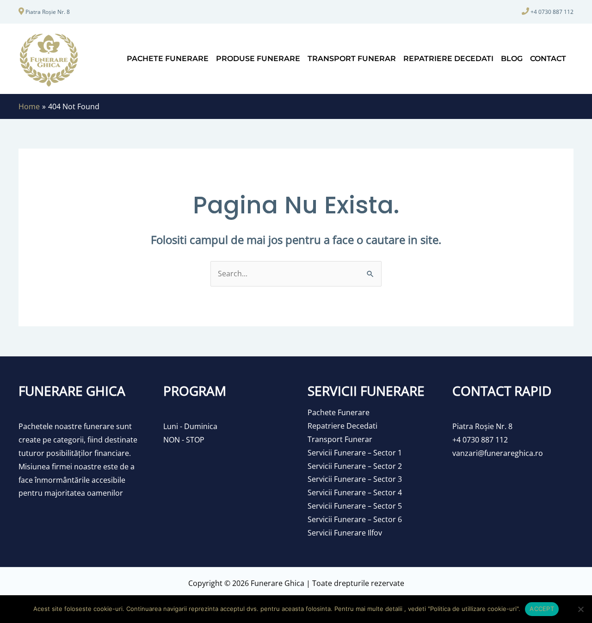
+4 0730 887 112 (552, 12)
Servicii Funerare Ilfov (345, 533)
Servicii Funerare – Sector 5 (355, 506)
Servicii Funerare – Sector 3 (355, 479)
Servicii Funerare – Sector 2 (355, 466)
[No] (580, 609)
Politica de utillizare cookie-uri (473, 608)
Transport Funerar (340, 439)
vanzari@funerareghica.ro (497, 453)
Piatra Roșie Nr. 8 (47, 12)
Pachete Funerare (339, 412)
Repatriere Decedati (342, 426)
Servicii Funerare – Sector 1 (355, 453)
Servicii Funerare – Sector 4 (355, 492)
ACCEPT (542, 608)
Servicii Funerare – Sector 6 (355, 519)
